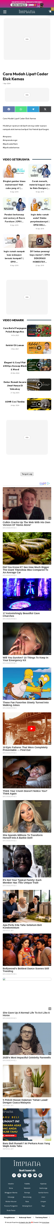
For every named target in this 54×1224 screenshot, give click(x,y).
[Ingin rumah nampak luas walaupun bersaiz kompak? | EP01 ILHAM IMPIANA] (14, 241)
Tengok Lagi (27, 474)
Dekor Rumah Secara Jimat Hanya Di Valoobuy (15, 385)
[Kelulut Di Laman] (39, 348)
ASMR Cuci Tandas (15, 401)
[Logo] (27, 11)
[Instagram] (19, 1175)
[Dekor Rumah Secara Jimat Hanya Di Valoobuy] (39, 385)
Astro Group (45, 1222)
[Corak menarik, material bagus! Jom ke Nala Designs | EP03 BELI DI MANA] (39, 171)
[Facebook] (14, 1175)
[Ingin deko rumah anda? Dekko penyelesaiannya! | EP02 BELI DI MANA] (39, 204)
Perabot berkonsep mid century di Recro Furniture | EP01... (14, 218)
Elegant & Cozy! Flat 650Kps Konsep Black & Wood (15, 366)
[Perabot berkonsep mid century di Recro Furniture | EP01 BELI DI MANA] (14, 204)
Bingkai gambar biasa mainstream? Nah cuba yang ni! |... (14, 185)
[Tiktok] (30, 1175)
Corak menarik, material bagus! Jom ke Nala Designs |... (39, 185)
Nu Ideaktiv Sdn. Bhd (25, 1222)
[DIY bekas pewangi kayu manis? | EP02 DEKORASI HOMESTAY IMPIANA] (39, 241)
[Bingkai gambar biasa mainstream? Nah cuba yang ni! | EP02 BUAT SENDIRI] (14, 171)
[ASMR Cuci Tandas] (39, 404)
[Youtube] (35, 1175)
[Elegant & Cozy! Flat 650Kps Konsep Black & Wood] (39, 365)
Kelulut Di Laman (15, 345)
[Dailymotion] (40, 1175)
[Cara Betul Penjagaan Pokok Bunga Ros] (39, 331)
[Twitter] (24, 1175)
